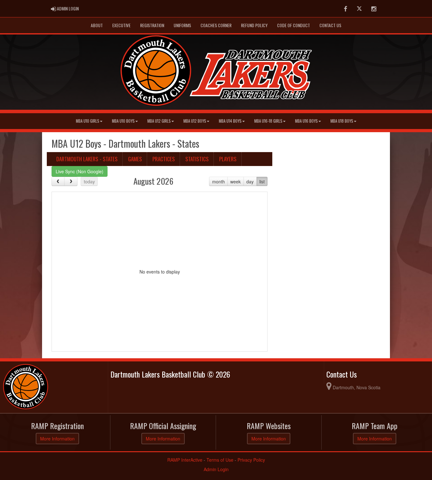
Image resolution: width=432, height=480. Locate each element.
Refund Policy (254, 25)
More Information (57, 438)
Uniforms (182, 25)
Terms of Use (220, 460)
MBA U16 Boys (306, 121)
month (218, 181)
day (250, 181)
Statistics (197, 159)
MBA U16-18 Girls (268, 121)
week (235, 181)
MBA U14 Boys (230, 121)
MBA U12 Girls (159, 121)
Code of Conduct (293, 25)
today (89, 181)
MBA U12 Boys (194, 121)
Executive (121, 25)
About (97, 25)
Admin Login (216, 469)
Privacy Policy (251, 460)
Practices (163, 159)
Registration (152, 25)
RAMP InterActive (184, 460)
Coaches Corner (216, 25)
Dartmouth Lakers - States (87, 159)
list (262, 181)
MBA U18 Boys (341, 121)
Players (228, 159)
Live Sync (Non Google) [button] (79, 171)
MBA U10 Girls (87, 121)
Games (135, 159)
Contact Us (330, 25)
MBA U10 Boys (123, 121)
